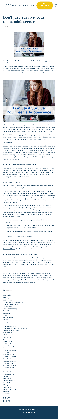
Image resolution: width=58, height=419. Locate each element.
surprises (6, 391)
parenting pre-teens (9, 365)
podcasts (6, 376)
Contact (32, 5)
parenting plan (8, 363)
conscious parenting (10, 309)
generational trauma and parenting (15, 328)
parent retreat (7, 348)
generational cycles (9, 326)
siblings (5, 385)
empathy (6, 319)
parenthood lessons (9, 350)
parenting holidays (9, 361)
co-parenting (7, 306)
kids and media (8, 333)
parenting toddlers (9, 372)
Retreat (14, 5)
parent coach (7, 343)
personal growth (8, 374)
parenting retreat (9, 367)
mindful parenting (9, 335)
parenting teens (8, 370)
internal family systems (11, 330)
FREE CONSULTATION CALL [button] (45, 5)
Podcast (21, 5)
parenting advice (8, 354)
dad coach (6, 313)
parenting (6, 352)
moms (5, 339)
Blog (26, 5)
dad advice (6, 311)
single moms (7, 387)
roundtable (6, 383)
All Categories (7, 298)
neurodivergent (8, 341)
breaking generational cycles (13, 302)
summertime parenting (10, 389)
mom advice (7, 337)
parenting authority (9, 357)
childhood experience (10, 304)
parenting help (8, 359)
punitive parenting (9, 380)
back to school (8, 300)
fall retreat (6, 324)
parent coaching (8, 346)
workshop (6, 394)
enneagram (6, 322)
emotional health (8, 317)
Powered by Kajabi (29, 415)
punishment (7, 378)
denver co (6, 315)
